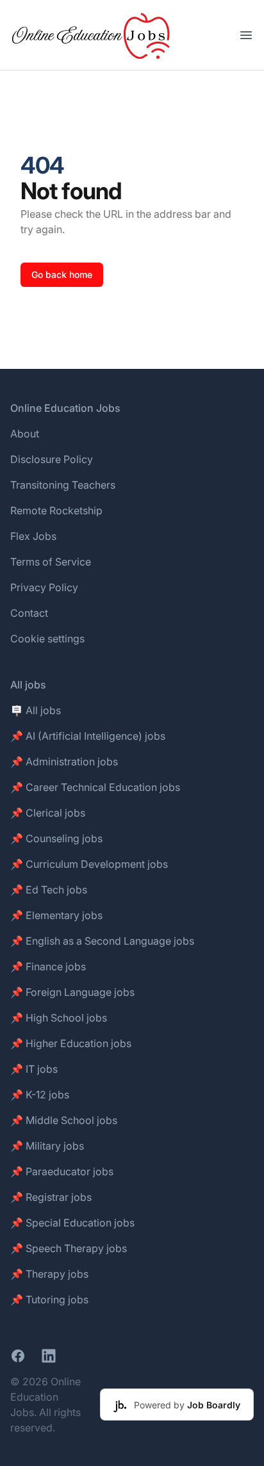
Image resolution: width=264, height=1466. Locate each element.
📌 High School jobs (58, 1017)
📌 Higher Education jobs (70, 1043)
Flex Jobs (33, 536)
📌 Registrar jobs (51, 1197)
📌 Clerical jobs (47, 812)
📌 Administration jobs (64, 761)
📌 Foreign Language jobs (72, 992)
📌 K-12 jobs (39, 1094)
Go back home (61, 274)
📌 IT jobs (34, 1069)
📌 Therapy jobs (49, 1273)
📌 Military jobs (47, 1145)
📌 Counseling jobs (56, 838)
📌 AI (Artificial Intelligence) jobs (87, 735)
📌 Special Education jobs (72, 1222)
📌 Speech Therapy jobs (68, 1248)
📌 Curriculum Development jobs (89, 864)
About (24, 433)
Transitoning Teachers (62, 484)
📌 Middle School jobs (63, 1120)
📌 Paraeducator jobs (61, 1171)
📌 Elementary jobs (56, 915)
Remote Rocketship (56, 510)
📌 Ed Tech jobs (48, 889)
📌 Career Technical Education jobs (95, 787)
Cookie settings (47, 638)
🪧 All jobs (35, 710)
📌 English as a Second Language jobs (102, 940)
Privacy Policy (44, 587)
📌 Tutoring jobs (49, 1299)
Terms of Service (50, 561)
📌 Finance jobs (48, 966)
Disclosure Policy (51, 459)
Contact (29, 613)
